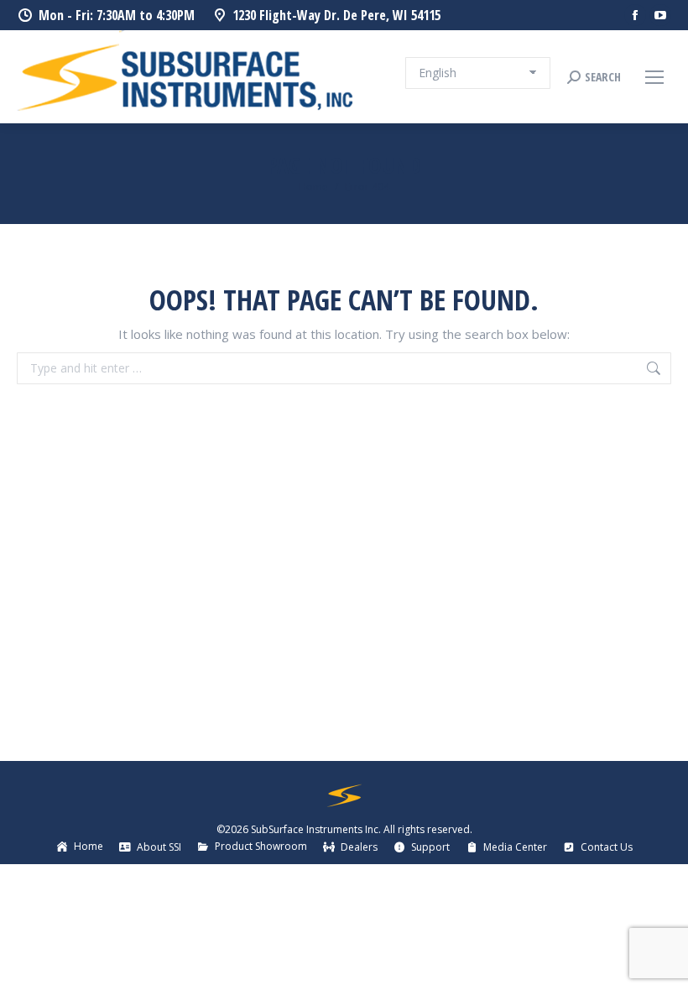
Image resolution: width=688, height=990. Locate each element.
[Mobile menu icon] (654, 77)
